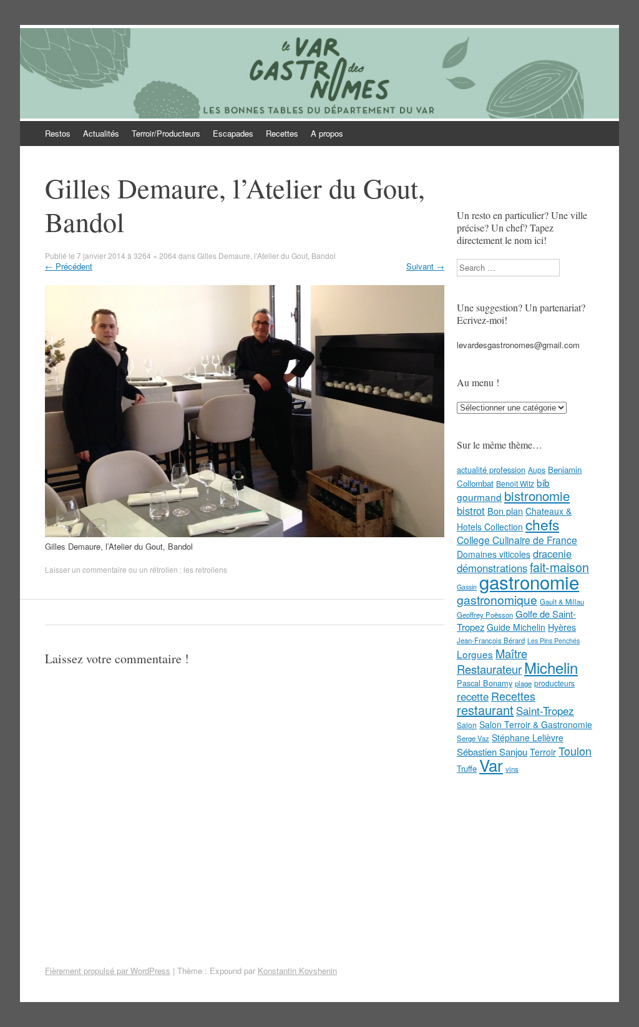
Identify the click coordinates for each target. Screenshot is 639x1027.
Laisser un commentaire (86, 569)
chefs (542, 524)
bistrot (471, 510)
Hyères (562, 627)
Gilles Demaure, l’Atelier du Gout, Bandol (266, 255)
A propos (327, 133)
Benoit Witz (515, 483)
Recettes (282, 133)
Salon (467, 724)
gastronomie (529, 581)
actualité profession (491, 469)
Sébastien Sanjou (492, 751)
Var (491, 764)
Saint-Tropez (545, 710)
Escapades (233, 133)
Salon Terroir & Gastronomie (535, 724)
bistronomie (537, 496)
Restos (58, 133)
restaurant (485, 710)
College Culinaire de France (517, 540)
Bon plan (505, 511)
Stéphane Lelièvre (527, 737)
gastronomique (497, 599)
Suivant (425, 266)
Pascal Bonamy (484, 683)
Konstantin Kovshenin (297, 970)
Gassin (467, 586)
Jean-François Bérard (491, 640)
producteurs (554, 683)
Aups (536, 469)
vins (512, 769)
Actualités (101, 133)
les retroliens (205, 569)
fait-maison (559, 567)
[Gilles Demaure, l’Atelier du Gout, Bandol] (244, 534)
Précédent (68, 266)
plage (523, 683)
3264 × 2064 (155, 255)
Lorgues (475, 654)
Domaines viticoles (493, 554)
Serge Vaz (473, 738)
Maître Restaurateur (492, 661)
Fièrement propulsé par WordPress (107, 970)
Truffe (467, 768)
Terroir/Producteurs (166, 133)
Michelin (551, 667)
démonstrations (492, 567)
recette (473, 696)
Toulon (575, 750)
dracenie (552, 553)
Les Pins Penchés (553, 640)
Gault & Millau (562, 601)
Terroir (543, 752)
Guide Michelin (516, 627)
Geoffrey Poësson (485, 615)
